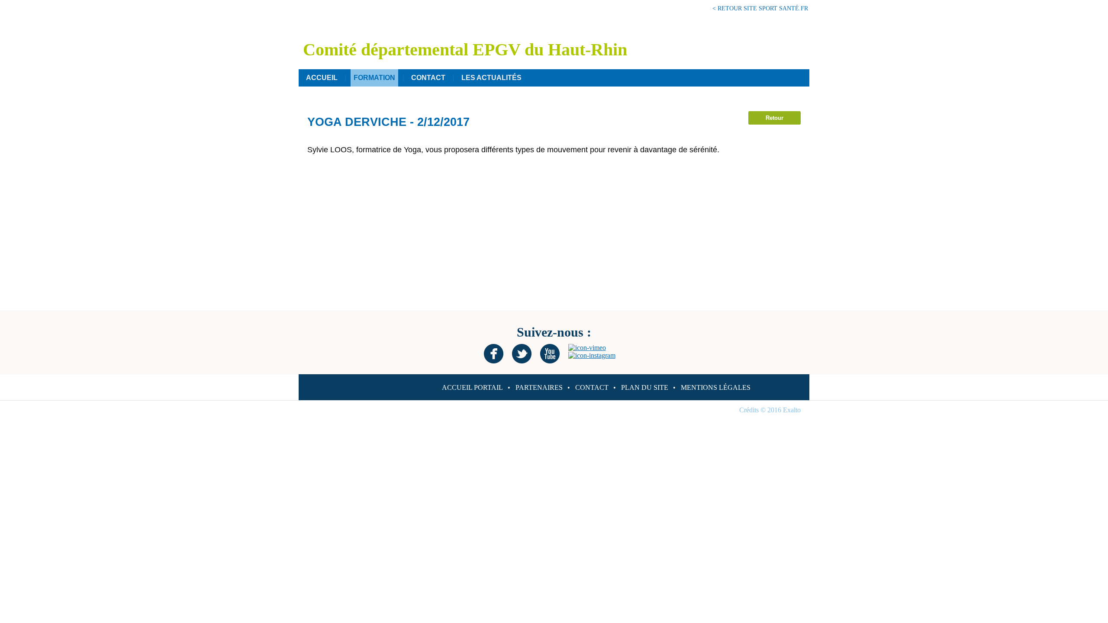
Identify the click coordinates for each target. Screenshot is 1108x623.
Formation (374, 77)
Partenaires (539, 387)
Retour (774, 118)
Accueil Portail (472, 387)
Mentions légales (715, 387)
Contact (428, 77)
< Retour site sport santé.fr (760, 8)
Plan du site (644, 387)
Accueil (322, 77)
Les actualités (491, 77)
